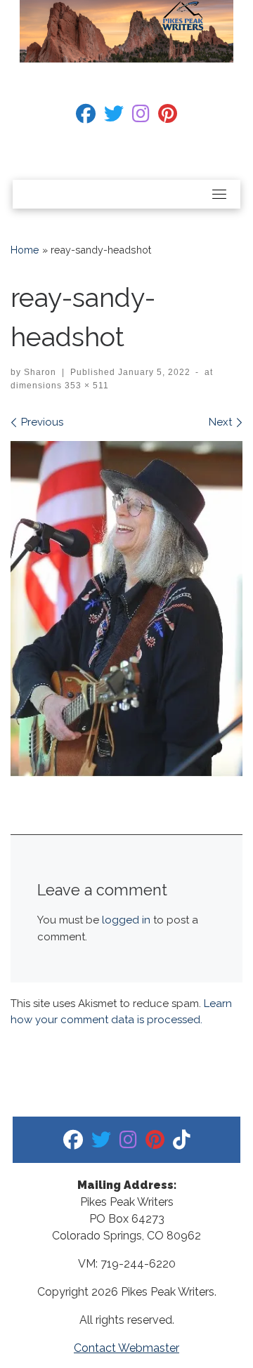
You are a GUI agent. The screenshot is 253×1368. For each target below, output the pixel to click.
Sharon (40, 372)
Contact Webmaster (126, 1348)
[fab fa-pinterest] (167, 117)
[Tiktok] (181, 1143)
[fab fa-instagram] (141, 117)
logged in (126, 920)
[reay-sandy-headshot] (126, 609)
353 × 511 (85, 385)
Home (25, 250)
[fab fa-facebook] (86, 117)
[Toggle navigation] (219, 194)
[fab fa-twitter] (114, 117)
